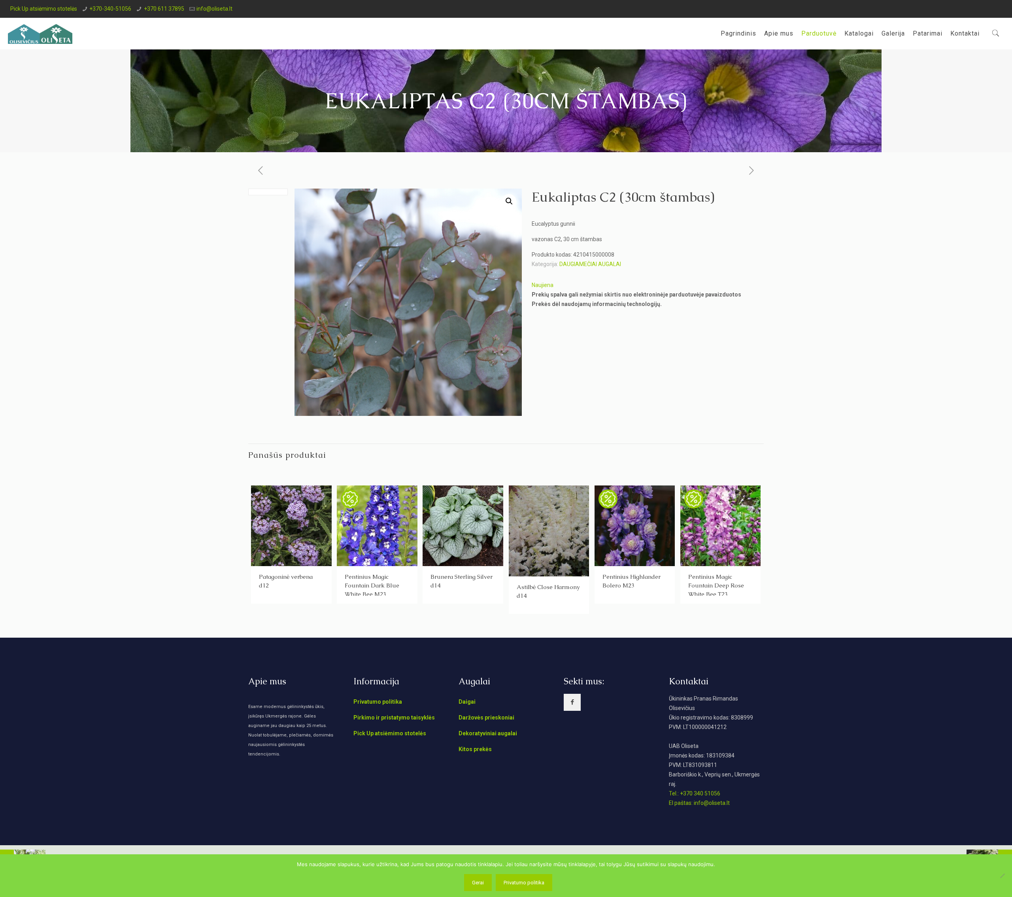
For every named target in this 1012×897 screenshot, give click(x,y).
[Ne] (1002, 876)
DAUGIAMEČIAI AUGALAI (590, 264)
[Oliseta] (40, 33)
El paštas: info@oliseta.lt (699, 803)
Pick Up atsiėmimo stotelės (43, 9)
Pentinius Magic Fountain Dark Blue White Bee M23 (372, 585)
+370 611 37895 (164, 9)
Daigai (467, 702)
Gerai (478, 883)
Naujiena (542, 285)
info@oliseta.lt (214, 9)
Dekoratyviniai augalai (488, 733)
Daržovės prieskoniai (486, 717)
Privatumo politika (377, 702)
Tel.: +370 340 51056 (694, 793)
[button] (509, 201)
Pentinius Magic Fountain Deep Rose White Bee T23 (716, 585)
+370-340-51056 (110, 9)
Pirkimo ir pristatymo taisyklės (394, 717)
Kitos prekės (475, 749)
